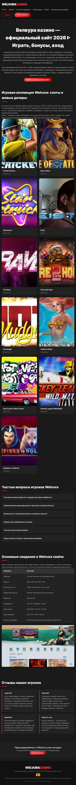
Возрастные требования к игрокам (18, 522)
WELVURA (14, 4)
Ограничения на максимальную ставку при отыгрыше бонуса (29, 505)
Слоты (4, 10)
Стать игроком (22, 15)
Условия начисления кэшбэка (16, 530)
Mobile (46, 10)
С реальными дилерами (59, 10)
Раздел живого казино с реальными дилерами (23, 538)
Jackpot (11, 10)
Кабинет (7, 15)
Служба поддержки (23, 10)
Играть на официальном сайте (38, 80)
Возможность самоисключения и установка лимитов (25, 514)
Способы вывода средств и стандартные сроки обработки (28, 497)
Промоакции (37, 10)
